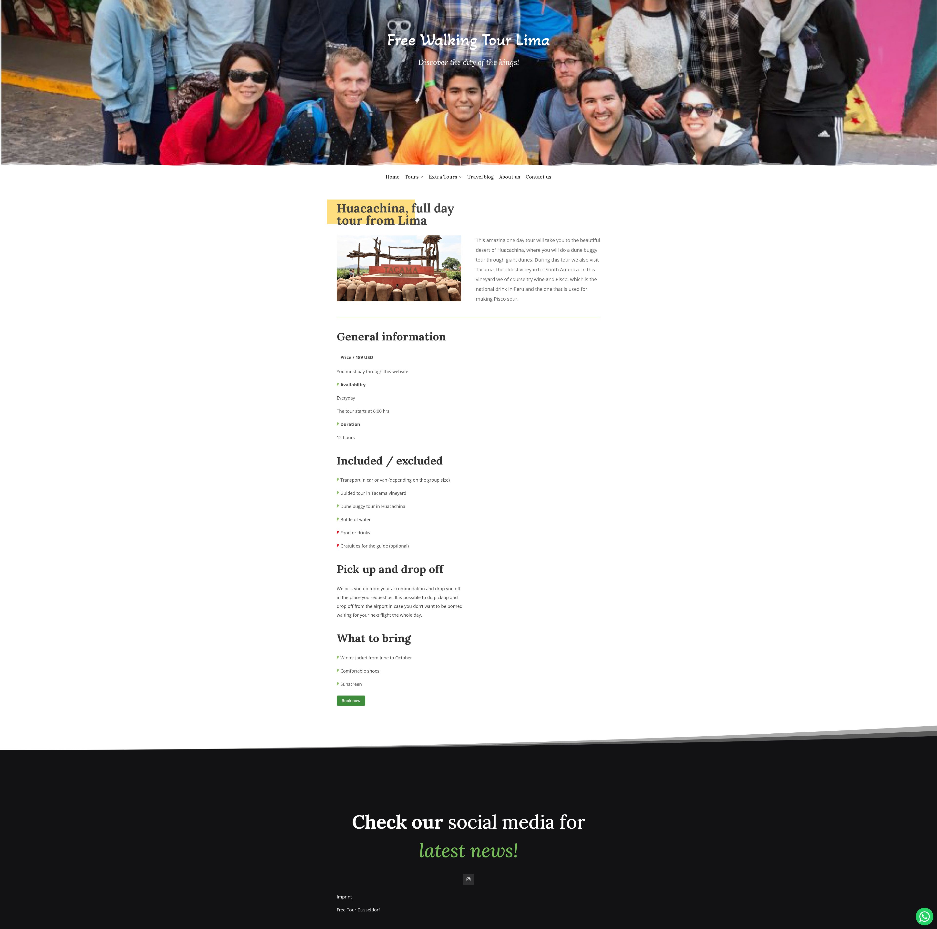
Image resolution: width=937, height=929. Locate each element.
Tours (412, 177)
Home (392, 177)
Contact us (538, 177)
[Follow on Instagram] (468, 879)
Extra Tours (443, 177)
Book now (351, 700)
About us (509, 177)
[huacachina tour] (399, 300)
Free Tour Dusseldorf (358, 910)
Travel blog (481, 177)
